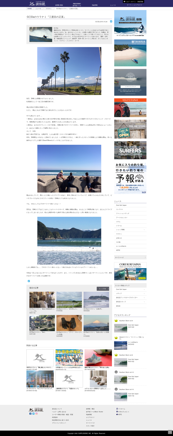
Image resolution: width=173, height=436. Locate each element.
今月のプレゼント (123, 412)
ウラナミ (49, 8)
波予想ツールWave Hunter (94, 412)
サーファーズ (90, 423)
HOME (30, 8)
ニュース (38, 8)
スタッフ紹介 (90, 426)
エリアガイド (90, 417)
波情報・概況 (90, 409)
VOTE (120, 414)
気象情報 (89, 414)
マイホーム (121, 409)
